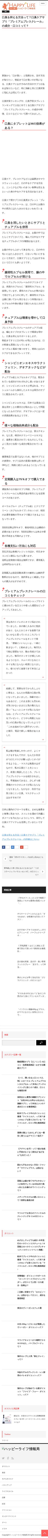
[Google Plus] (25, 847)
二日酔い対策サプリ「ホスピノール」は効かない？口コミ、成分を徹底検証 (31, 1295)
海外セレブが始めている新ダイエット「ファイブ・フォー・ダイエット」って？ (31, 1391)
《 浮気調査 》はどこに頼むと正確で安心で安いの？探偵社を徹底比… (31, 948)
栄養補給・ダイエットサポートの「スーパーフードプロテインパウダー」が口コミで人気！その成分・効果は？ (31, 1280)
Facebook (8, 1458)
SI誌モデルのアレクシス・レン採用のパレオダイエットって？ (31, 1373)
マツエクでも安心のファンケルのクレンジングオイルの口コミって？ (31, 1216)
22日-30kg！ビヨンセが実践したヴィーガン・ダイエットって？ (31, 1325)
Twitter (3, 1458)
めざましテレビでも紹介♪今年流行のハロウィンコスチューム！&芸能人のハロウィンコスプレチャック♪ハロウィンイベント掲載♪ (31, 1245)
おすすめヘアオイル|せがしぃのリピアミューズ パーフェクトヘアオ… (31, 932)
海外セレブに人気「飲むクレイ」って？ (31, 1357)
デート (4, 1522)
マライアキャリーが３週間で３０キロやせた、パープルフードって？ (31, 1343)
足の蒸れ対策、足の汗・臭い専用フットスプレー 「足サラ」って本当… (31, 964)
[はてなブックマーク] (16, 847)
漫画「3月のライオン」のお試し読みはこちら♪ (26, 859)
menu (43, 3)
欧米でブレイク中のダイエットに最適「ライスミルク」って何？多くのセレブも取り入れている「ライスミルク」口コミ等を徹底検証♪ (31, 1119)
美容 (3, 1473)
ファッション (7, 1510)
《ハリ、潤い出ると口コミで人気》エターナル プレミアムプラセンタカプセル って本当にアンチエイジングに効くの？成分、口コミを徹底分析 (31, 1084)
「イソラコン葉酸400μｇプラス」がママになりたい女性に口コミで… (31, 1012)
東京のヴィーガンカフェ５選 (29, 1308)
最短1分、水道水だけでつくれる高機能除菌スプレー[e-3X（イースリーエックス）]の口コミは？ (29, 1419)
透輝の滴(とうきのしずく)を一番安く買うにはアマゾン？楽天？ (31, 1134)
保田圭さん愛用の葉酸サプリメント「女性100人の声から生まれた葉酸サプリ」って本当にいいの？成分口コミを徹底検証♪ (31, 1102)
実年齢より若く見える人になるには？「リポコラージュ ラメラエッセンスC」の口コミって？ (21, 871)
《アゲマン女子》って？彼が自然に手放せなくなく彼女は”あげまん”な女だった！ (31, 1152)
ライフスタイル (7, 1491)
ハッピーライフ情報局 (19, 1535)
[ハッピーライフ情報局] (25, 6)
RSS (12, 1458)
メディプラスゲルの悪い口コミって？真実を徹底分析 (31, 1198)
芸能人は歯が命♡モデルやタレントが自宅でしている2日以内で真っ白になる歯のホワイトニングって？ (31, 1185)
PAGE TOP (44, 1533)
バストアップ (7, 1485)
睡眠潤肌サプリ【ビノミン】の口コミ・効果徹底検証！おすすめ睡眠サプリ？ (31, 1065)
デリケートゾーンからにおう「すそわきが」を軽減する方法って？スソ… (31, 916)
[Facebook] (7, 847)
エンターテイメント (9, 1516)
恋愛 (3, 1497)
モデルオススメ (7, 1479)
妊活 (3, 1504)
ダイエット (6, 1466)
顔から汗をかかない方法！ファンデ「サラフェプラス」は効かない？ (31, 1168)
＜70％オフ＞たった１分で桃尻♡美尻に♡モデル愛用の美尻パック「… (31, 900)
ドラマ (4, 1529)
